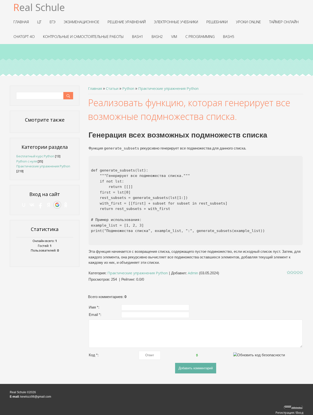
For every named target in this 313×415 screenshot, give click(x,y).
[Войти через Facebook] (40, 204)
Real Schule (39, 7)
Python (128, 88)
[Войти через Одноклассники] (65, 204)
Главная (95, 88)
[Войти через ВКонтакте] (32, 204)
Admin (193, 272)
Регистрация (285, 413)
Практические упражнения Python (168, 88)
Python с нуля (26, 161)
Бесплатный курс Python (35, 156)
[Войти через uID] (23, 204)
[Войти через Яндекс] (48, 204)
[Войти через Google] (57, 205)
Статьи (112, 88)
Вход (299, 413)
